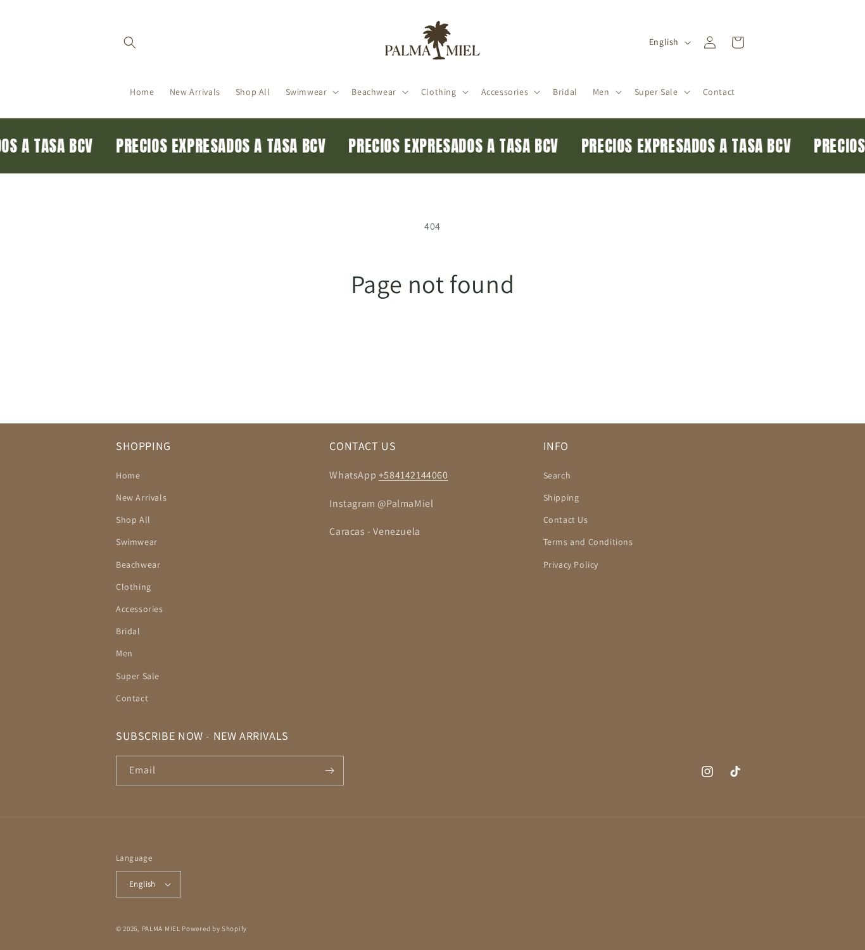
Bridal (128, 631)
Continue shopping (433, 347)
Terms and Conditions (588, 541)
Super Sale (138, 676)
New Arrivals (141, 497)
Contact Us (565, 519)
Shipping (561, 497)
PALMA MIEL (161, 928)
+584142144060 (413, 475)
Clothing (133, 586)
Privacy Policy (570, 564)
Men (124, 653)
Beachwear (138, 564)
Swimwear (137, 541)
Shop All (133, 519)
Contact (132, 698)
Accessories (139, 609)
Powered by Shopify (214, 928)
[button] (130, 42)
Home (128, 475)
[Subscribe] (329, 770)
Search (557, 475)
